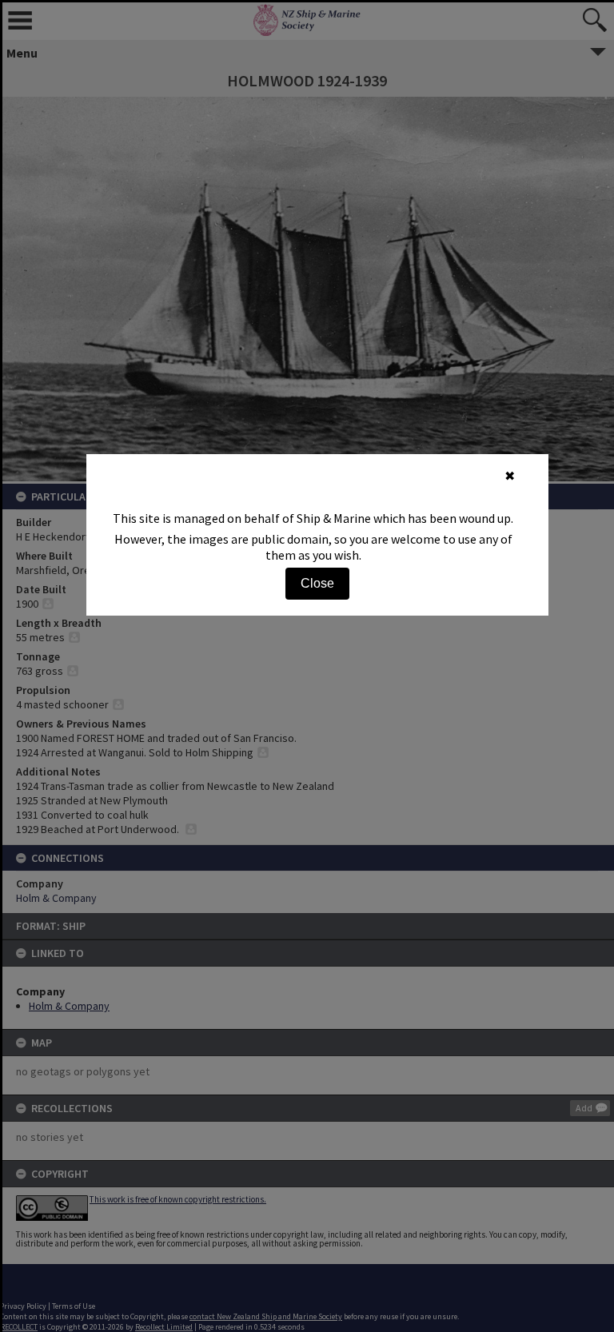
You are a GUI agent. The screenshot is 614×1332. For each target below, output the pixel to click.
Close (317, 583)
